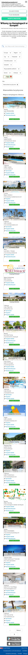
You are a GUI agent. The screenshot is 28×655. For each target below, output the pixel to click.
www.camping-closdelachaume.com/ (13, 196)
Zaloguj (25, 653)
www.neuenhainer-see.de (10, 140)
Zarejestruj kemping (11, 653)
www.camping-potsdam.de (10, 252)
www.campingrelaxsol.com (10, 476)
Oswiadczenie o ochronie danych (12, 650)
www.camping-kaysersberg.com (11, 532)
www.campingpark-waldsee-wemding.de (13, 504)
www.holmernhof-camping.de (11, 336)
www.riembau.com (8, 308)
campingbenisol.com (9, 392)
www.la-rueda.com (8, 168)
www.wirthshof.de (8, 280)
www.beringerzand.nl (9, 364)
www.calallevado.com (9, 616)
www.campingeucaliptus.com (11, 224)
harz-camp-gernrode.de (9, 560)
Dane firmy (24, 648)
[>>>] (14, 634)
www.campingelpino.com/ (10, 588)
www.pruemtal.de (8, 448)
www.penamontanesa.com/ (10, 420)
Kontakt (20, 653)
